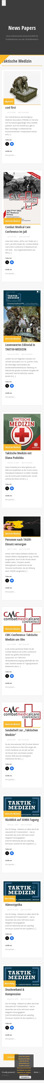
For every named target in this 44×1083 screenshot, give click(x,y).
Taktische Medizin (12, 221)
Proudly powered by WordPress (14, 1072)
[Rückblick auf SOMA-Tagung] (22, 806)
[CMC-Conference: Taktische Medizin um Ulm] (22, 620)
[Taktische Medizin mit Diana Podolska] (22, 432)
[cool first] (22, 88)
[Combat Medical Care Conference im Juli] (22, 198)
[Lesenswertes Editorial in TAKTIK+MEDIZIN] (22, 316)
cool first (10, 107)
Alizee (36, 1072)
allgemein (9, 101)
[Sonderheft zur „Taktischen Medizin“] (22, 715)
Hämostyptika (13, 905)
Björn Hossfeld (23, 112)
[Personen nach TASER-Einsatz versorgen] (22, 526)
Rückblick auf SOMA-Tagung (22, 820)
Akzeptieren (25, 1077)
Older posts (12, 1057)
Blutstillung (10, 898)
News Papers (22, 27)
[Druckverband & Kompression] (22, 976)
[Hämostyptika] (22, 891)
